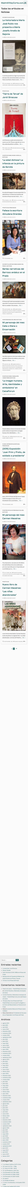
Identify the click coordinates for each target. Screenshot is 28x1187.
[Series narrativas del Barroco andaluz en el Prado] (14, 290)
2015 (5, 444)
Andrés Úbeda (18, 309)
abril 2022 (5, 1087)
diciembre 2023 (7, 1051)
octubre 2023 (6, 1055)
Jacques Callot (11, 312)
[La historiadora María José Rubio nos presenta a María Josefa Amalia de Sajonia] (14, 56)
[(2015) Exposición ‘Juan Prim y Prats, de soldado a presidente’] (14, 477)
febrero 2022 (6, 1091)
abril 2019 (5, 1152)
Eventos (6, 17)
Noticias (11, 17)
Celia (16, 365)
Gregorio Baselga (16, 148)
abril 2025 (5, 1027)
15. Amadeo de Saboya (8, 1180)
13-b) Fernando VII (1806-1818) (11, 1174)
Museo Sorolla (16, 155)
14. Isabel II (6, 1178)
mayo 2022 (5, 1085)
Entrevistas (10, 444)
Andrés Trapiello (16, 364)
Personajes (12, 207)
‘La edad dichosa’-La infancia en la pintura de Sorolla (13, 163)
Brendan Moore (15, 436)
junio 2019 (5, 1148)
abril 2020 (5, 1136)
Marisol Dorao (18, 368)
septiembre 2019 (7, 1146)
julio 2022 (5, 1081)
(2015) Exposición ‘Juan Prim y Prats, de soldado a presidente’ (13, 452)
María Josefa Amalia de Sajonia (15, 85)
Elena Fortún (12, 367)
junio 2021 (5, 1107)
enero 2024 (5, 1049)
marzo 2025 (6, 1029)
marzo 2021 (6, 1113)
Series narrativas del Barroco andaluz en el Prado (13, 272)
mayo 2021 (5, 1109)
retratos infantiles (7, 201)
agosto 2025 (6, 1023)
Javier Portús (18, 312)
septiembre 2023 (7, 1057)
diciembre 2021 (7, 1095)
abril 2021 (5, 1111)
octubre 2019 (6, 1144)
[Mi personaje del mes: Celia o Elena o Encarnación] (14, 344)
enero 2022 (5, 1093)
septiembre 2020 (7, 1126)
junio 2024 (5, 1041)
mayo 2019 (5, 1150)
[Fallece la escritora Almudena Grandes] (14, 237)
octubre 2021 (6, 1099)
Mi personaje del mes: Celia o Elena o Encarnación (13, 326)
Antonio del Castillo (7, 310)
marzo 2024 (6, 1045)
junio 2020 (5, 1132)
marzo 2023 (6, 1069)
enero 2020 (5, 1140)
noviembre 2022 (7, 1077)
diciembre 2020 (7, 1119)
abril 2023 (5, 1067)
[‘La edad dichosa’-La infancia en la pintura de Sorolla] (14, 181)
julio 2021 (5, 1105)
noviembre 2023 (7, 1053)
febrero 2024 (6, 1047)
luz (18, 200)
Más (21, 79)
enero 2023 (5, 1073)
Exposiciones (8, 155)
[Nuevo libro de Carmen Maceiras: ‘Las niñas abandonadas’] (14, 615)
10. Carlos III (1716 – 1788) (10, 1166)
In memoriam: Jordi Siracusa (10, 968)
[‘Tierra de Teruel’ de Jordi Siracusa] (14, 120)
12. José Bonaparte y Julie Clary (11, 1170)
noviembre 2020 (7, 1122)
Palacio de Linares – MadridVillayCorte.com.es (14, 988)
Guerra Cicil (11, 368)
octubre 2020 (6, 1124)
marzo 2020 (6, 1138)
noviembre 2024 (7, 1033)
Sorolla (14, 201)
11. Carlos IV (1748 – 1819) (10, 1168)
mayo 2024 (5, 1043)
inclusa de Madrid (15, 574)
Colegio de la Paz (6, 574)
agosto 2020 (6, 1128)
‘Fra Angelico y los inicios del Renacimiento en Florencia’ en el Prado (14, 1004)
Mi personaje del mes (10, 319)
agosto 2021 (6, 1103)
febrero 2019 (6, 1156)
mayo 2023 (5, 1065)
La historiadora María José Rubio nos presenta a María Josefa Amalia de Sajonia (13, 27)
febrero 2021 (6, 1115)
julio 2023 (5, 1061)
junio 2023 (5, 1063)
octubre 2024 (6, 1035)
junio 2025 (5, 1025)
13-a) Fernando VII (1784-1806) (11, 1172)
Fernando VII (18, 83)
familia (15, 200)
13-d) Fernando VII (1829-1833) (11, 1176)
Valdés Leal (9, 313)
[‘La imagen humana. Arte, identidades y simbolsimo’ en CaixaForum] (14, 411)
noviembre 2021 (7, 1097)
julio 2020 (5, 1130)
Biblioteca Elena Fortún (8, 365)
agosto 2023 (6, 1059)
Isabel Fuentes (9, 438)
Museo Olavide (6, 970)
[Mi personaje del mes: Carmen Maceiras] (14, 542)
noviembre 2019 (7, 1142)
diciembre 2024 (7, 1031)
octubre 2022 (6, 1079)
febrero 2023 (6, 1071)
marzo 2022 (6, 1089)
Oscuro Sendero (6, 370)
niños (23, 200)
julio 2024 (5, 1039)
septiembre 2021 (7, 1101)
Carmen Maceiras (18, 572)
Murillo (4, 313)
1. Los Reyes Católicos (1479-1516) (12, 1164)
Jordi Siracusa (8, 149)
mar (20, 200)
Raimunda (10, 575)
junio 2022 (5, 1083)
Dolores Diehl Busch (10, 37)
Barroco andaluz (17, 310)
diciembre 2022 (7, 1075)
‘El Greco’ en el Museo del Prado (11, 980)
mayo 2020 (5, 1134)
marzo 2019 (6, 1154)
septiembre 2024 (7, 1037)
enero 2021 (5, 1118)
